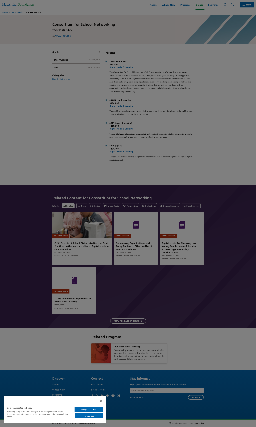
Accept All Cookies (88, 409)
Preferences (88, 415)
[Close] (101, 401)
